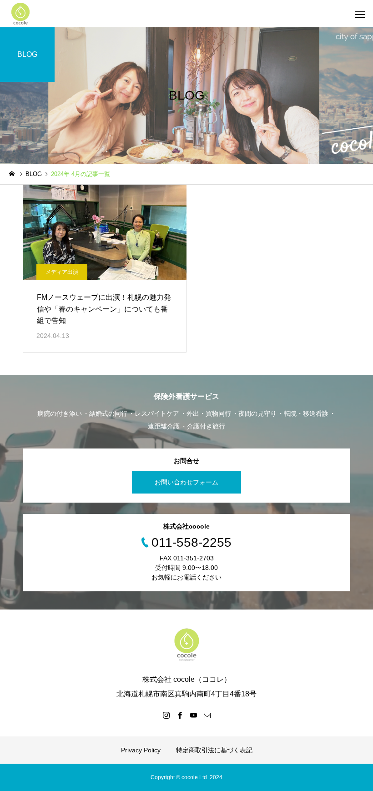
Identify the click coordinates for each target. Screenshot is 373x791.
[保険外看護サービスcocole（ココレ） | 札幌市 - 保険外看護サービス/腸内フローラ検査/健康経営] (20, 13)
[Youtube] (193, 715)
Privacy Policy (141, 750)
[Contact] (207, 715)
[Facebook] (179, 715)
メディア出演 (61, 272)
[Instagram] (166, 715)
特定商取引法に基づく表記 (214, 750)
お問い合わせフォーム (186, 482)
